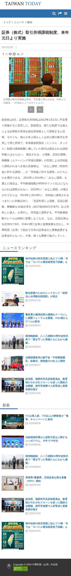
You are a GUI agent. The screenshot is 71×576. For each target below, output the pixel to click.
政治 (29, 22)
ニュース (19, 22)
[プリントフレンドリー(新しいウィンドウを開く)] (18, 54)
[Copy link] (22, 54)
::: (3, 1)
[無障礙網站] (20, 568)
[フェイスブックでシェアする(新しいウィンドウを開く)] (3, 54)
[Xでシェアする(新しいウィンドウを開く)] (6, 54)
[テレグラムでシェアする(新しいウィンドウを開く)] (14, 54)
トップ (7, 22)
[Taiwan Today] (21, 4)
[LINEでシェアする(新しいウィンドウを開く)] (10, 54)
